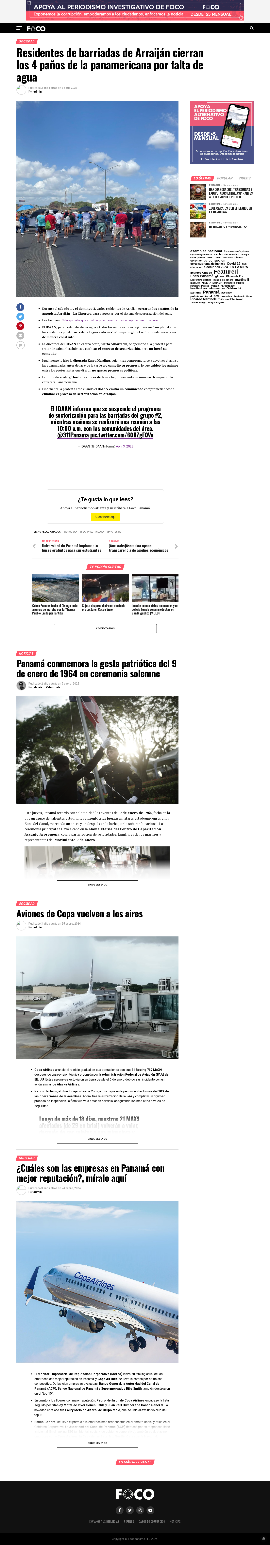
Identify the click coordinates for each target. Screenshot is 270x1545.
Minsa (215, 285)
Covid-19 (233, 263)
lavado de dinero (223, 280)
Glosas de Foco (235, 276)
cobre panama (197, 257)
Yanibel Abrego (198, 302)
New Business (199, 288)
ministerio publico (234, 283)
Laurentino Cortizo (200, 280)
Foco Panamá (201, 276)
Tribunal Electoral (230, 299)
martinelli (242, 279)
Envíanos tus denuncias (104, 1521)
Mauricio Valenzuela (46, 687)
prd (216, 296)
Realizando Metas (243, 296)
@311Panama (73, 434)
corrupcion (217, 260)
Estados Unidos (201, 272)
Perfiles (129, 1521)
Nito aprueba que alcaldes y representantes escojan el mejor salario (109, 320)
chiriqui (245, 254)
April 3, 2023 (124, 446)
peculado (226, 293)
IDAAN (101, 532)
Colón (218, 257)
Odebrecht (234, 288)
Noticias (175, 1521)
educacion (196, 267)
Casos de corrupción (152, 1521)
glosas (219, 276)
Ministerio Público (199, 286)
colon (210, 257)
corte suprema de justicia (207, 263)
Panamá (211, 292)
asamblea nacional (206, 251)
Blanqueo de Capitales (236, 251)
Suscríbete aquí (105, 517)
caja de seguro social (201, 254)
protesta (114, 532)
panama (195, 292)
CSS (244, 264)
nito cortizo (217, 288)
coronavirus (198, 260)
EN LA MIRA (239, 266)
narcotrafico (228, 286)
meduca (195, 283)
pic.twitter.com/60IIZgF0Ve (121, 434)
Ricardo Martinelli (203, 299)
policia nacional (201, 296)
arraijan (71, 532)
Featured (87, 532)
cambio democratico (226, 254)
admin (37, 91)
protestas (226, 296)
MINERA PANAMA (212, 283)
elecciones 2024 (216, 267)
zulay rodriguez (216, 302)
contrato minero (233, 257)
